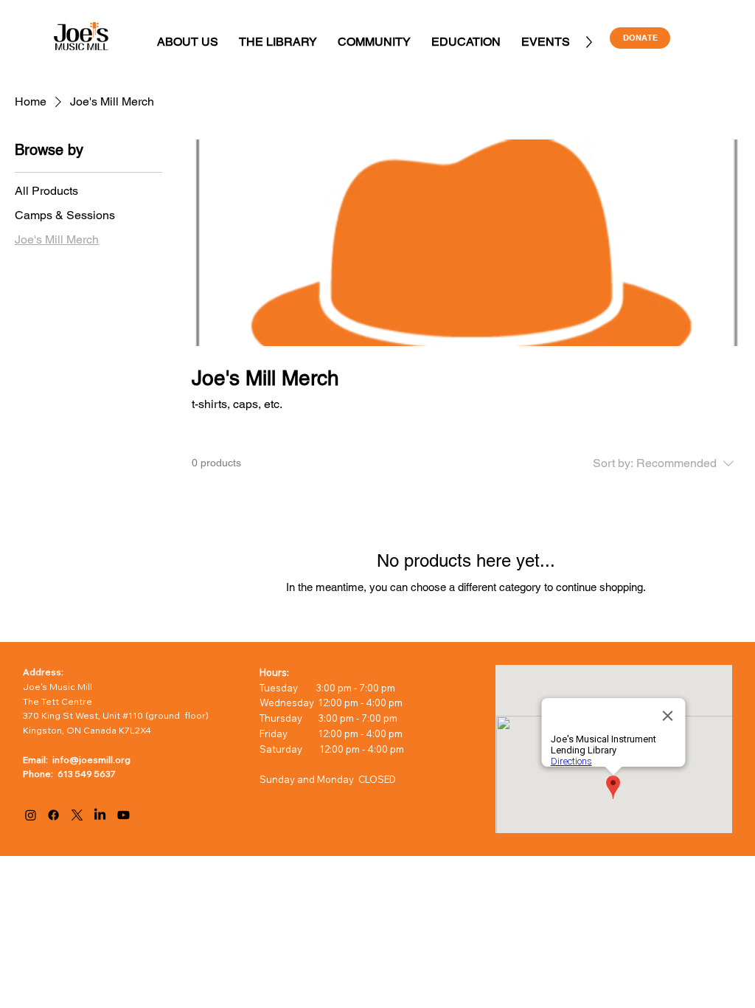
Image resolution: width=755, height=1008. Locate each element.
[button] (188, 42)
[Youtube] (123, 815)
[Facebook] (53, 815)
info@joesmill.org (91, 759)
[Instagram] (31, 815)
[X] (77, 815)
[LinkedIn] (100, 815)
